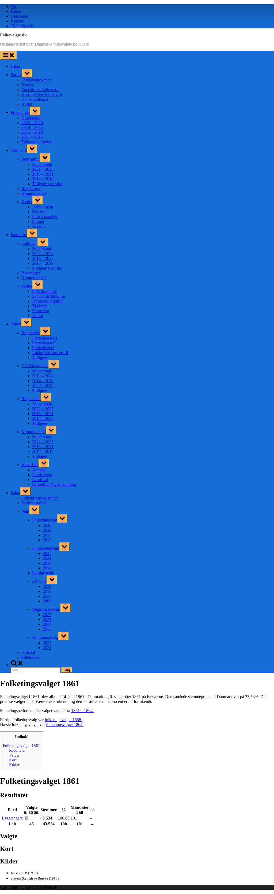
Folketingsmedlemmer (40, 498)
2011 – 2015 (32, 137)
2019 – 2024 (43, 376)
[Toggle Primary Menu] (8, 55)
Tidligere (39, 357)
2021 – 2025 (43, 169)
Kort (13, 760)
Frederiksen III (44, 338)
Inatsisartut (30, 159)
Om (14, 6)
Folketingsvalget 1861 (21, 745)
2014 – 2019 (43, 380)
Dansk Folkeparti (36, 99)
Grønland (19, 150)
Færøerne (19, 234)
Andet (16, 324)
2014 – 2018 (43, 179)
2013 (47, 629)
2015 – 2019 (32, 132)
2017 (47, 624)
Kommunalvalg (45, 637)
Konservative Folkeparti (41, 94)
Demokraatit (42, 207)
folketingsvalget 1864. (64, 724)
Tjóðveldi (40, 306)
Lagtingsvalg (43, 573)
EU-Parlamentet (34, 365)
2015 (47, 540)
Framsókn (40, 310)
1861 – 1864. (82, 710)
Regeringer (30, 188)
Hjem (15, 66)
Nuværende (31, 118)
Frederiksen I (43, 347)
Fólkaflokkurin (44, 291)
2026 (47, 525)
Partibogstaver (33, 503)
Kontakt (17, 21)
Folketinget (20, 112)
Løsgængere (12, 818)
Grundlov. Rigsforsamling (54, 484)
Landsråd (40, 479)
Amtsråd (39, 470)
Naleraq (38, 212)
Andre (26, 104)
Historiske (30, 464)
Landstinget (42, 474)
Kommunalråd (33, 193)
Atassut (38, 226)
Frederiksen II (44, 343)
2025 (47, 553)
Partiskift (28, 652)
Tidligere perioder (36, 142)
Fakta (15, 492)
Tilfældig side (22, 26)
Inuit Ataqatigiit (45, 216)
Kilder (16, 11)
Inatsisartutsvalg (45, 548)
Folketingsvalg (44, 520)
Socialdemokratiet (36, 80)
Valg (25, 511)
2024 (47, 586)
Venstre (27, 85)
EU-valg (39, 581)
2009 (47, 601)
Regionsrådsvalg (46, 609)
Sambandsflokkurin (48, 296)
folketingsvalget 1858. (63, 719)
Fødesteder (30, 657)
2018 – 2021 (43, 174)
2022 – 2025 (43, 409)
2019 (47, 535)
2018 (47, 563)
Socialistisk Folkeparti (40, 89)
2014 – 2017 (43, 418)
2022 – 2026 (32, 122)
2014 (47, 568)
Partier (16, 74)
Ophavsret (19, 16)
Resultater (17, 750)
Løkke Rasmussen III (50, 352)
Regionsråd (31, 398)
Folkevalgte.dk (13, 35)
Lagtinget (29, 243)
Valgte (14, 755)
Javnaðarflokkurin (47, 301)
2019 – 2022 (32, 127)
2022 (47, 530)
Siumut (38, 221)
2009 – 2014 (43, 385)
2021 (47, 558)
